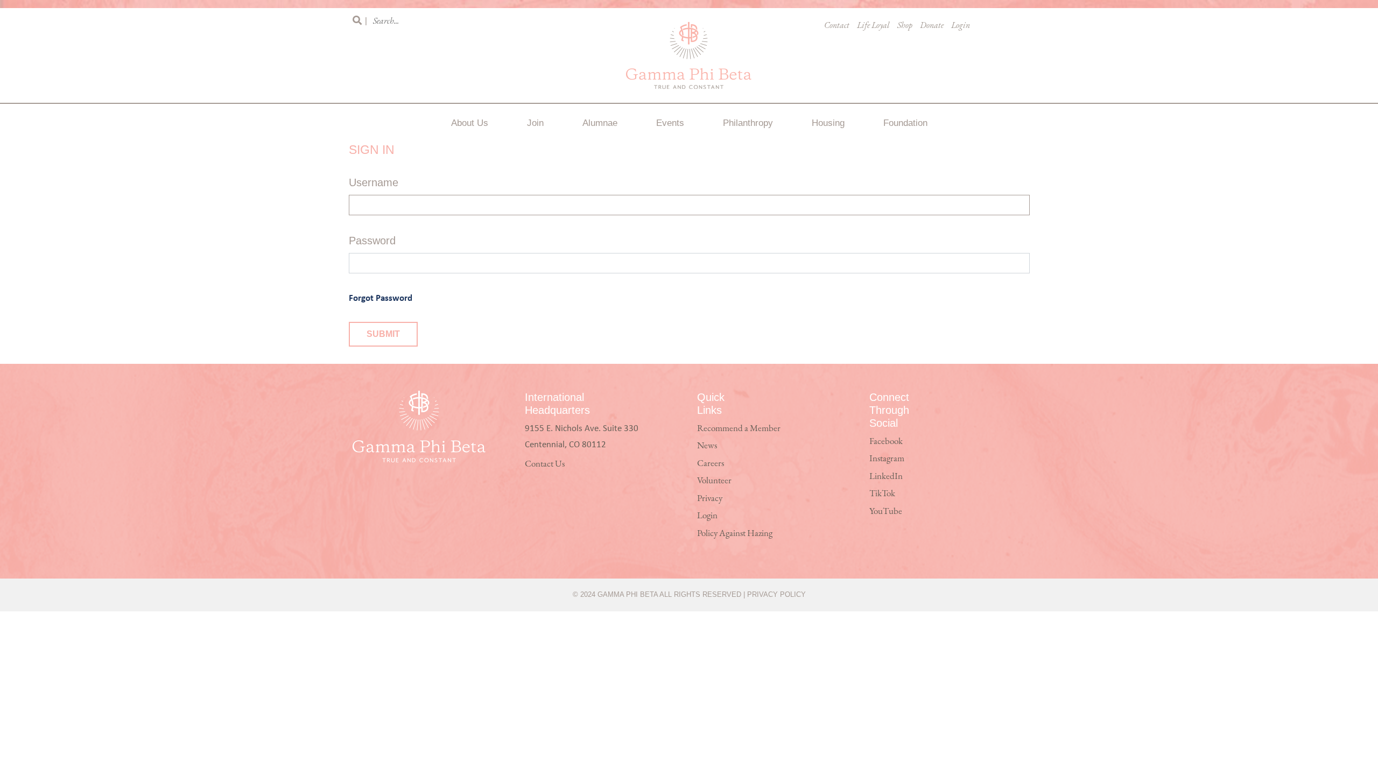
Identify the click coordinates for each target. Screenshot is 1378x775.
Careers (710, 463)
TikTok (882, 493)
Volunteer (714, 480)
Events (670, 123)
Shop (904, 26)
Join (535, 123)
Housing (828, 123)
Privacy (709, 498)
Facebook (886, 441)
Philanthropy (748, 123)
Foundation (905, 123)
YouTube (885, 511)
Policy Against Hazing (734, 533)
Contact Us (545, 464)
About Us (469, 123)
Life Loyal (873, 26)
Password (372, 240)
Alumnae (599, 123)
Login (960, 26)
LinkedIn (886, 476)
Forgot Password (380, 297)
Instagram (886, 458)
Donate (932, 26)
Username (373, 182)
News (707, 445)
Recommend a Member (739, 428)
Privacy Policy (776, 594)
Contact (836, 26)
